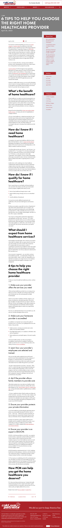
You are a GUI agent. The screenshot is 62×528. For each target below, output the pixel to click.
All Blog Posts (22, 497)
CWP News (48, 101)
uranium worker (17, 46)
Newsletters (48, 109)
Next (32, 497)
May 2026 (48, 82)
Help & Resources (56, 513)
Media (53, 515)
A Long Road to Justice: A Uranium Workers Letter (51, 46)
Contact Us (45, 513)
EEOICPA (31, 49)
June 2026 (48, 80)
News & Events (49, 107)
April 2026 (48, 85)
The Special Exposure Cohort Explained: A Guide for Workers (50, 56)
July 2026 (48, 78)
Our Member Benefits (34, 3)
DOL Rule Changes (50, 103)
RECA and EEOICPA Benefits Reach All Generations (50, 41)
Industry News (49, 105)
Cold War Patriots (12, 68)
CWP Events (45, 517)
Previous (12, 497)
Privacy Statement (54, 526)
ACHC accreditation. (20, 344)
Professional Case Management (19, 73)
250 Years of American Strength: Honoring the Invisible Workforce (51, 51)
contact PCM (28, 489)
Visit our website (21, 489)
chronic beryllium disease (28, 141)
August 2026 (48, 76)
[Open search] (60, 7)
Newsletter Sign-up (56, 517)
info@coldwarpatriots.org (35, 515)
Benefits (44, 519)
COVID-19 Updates (50, 96)
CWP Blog (48, 99)
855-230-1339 (33, 513)
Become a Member (47, 515)
